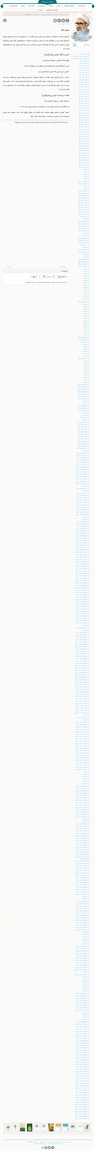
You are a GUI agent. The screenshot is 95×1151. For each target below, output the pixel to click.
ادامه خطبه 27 (84, 245)
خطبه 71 (85, 356)
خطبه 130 (85, 897)
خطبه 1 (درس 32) (83, 132)
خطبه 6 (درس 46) (83, 165)
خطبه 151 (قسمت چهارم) (81, 1083)
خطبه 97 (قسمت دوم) (82, 505)
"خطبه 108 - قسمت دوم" (81, 637)
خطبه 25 (85, 236)
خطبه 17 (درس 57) (83, 200)
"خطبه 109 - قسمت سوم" (81, 666)
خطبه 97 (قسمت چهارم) (82, 514)
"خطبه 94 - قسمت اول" (82, 474)
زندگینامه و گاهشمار (69, 6)
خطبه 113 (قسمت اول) (82, 718)
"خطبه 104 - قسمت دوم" (81, 595)
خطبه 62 (85, 332)
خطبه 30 (85, 255)
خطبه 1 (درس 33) (83, 134)
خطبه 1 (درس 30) (83, 127)
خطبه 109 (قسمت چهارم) (81, 668)
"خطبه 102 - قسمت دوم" (81, 569)
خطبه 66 (85, 344)
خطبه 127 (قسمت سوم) (82, 868)
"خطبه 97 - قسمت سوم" (82, 512)
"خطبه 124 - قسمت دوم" (81, 831)
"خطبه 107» (85, 630)
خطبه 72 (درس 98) (83, 358)
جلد (66, 277)
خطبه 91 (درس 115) (83, 422)
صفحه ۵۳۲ (9, 267)
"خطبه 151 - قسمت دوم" (81, 1076)
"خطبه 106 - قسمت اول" (81, 614)
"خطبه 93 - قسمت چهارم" (81, 472)
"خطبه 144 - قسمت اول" (81, 1005)
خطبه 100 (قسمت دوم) (82, 536)
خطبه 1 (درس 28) (83, 122)
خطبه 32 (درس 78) (83, 259)
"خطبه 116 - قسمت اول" (81, 765)
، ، (56, 1142)
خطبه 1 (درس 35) (83, 139)
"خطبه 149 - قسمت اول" (81, 1048)
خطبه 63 (85, 335)
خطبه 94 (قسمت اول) (82, 469)
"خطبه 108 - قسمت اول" (81, 633)
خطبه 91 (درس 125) (83, 446)
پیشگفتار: (85, 451)
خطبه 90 (85, 420)
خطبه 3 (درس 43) (83, 158)
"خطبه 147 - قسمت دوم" (81, 1029)
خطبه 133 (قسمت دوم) (82, 925)
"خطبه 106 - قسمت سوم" (81, 623)
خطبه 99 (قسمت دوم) (82, 526)
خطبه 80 (85, 377)
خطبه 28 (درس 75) (83, 250)
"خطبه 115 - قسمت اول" (81, 751)
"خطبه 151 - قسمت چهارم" (81, 1088)
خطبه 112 (85, 715)
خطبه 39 (85, 278)
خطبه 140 (85, 979)
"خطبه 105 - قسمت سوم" (81, 609)
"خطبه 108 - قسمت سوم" (81, 642)
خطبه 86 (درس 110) (83, 406)
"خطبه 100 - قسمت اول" (81, 533)
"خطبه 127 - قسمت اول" (81, 861)
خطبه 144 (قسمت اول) (82, 1001)
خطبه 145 (85, 1012)
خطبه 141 (85, 984)
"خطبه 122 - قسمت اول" (81, 812)
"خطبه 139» (85, 977)
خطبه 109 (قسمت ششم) (82, 677)
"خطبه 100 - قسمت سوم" (81, 543)
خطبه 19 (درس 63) (83, 214)
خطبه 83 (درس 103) (83, 387)
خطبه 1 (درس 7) (84, 73)
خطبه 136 (85, 941)
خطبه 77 (85, 370)
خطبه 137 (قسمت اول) (82, 946)
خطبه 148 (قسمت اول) (82, 1034)
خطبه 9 (86, 172)
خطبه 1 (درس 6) (84, 70)
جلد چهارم (35, 14)
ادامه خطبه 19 (84, 217)
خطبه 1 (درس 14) (83, 89)
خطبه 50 (85, 304)
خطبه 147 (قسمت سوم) (82, 1031)
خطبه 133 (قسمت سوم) (82, 927)
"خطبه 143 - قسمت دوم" (81, 1003)
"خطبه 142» (85, 991)
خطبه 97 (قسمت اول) (82, 500)
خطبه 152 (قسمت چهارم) (81, 1102)
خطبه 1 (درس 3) (84, 63)
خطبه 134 (85, 932)
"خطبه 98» (85, 519)
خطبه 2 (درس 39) (83, 148)
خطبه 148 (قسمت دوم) (82, 1041)
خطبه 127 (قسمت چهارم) (81, 873)
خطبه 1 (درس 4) (84, 66)
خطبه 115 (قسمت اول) (82, 748)
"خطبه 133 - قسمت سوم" (81, 930)
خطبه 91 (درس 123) (83, 441)
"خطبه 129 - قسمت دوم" (81, 894)
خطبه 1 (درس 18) (83, 99)
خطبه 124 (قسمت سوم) (82, 833)
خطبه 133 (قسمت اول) (82, 918)
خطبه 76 (85, 368)
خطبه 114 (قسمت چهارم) (81, 744)
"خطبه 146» (85, 1019)
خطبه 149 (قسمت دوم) (82, 1050)
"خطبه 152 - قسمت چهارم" (81, 1104)
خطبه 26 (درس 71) (83, 238)
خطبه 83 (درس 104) (83, 389)
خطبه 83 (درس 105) (83, 392)
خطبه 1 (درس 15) (83, 92)
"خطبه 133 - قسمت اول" (81, 923)
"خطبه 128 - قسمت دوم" (81, 885)
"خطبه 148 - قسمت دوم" (81, 1045)
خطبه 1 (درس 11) (83, 82)
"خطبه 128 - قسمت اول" (81, 880)
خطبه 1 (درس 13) (83, 87)
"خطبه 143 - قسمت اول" (81, 996)
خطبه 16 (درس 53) (83, 191)
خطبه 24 (85, 233)
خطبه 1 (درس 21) (83, 106)
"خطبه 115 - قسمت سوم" (81, 760)
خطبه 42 (85, 285)
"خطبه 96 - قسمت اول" (82, 493)
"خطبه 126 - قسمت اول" (81, 850)
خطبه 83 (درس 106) (83, 394)
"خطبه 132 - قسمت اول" (81, 913)
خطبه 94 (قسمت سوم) (82, 481)
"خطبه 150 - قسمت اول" (81, 1057)
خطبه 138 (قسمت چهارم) (81, 970)
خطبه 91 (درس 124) (83, 444)
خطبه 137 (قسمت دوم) (82, 951)
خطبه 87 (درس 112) (83, 410)
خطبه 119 (85, 781)
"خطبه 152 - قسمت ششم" (81, 1114)
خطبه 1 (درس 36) (83, 141)
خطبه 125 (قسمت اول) (82, 838)
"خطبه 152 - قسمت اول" (81, 1090)
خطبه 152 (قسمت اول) (82, 1086)
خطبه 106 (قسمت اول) (82, 611)
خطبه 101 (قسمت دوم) (82, 550)
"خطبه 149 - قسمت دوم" (81, 1053)
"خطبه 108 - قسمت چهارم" (81, 647)
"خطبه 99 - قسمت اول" (82, 524)
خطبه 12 (85, 179)
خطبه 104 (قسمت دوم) (82, 592)
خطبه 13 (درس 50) (83, 181)
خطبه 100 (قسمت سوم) (82, 540)
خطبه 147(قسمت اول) (82, 1022)
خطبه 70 (85, 354)
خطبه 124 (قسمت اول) (82, 824)
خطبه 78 (85, 373)
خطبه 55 (85, 316)
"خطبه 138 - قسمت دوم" (81, 963)
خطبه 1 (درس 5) (84, 68)
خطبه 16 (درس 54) (83, 193)
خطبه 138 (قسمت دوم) (82, 960)
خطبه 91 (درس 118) (83, 429)
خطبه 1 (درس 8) (84, 75)
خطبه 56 (85, 318)
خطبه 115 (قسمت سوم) (82, 758)
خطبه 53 (85, 311)
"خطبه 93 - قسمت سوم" (82, 465)
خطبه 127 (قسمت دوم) (82, 864)
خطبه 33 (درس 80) (83, 264)
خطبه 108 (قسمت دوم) (82, 635)
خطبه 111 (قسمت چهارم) (81, 710)
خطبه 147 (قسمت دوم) (82, 1027)
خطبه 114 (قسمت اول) (82, 729)
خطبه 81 (85, 380)
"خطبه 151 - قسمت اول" (81, 1071)
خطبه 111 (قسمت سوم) (82, 706)
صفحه (49, 277)
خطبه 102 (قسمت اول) (82, 557)
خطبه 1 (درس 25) (83, 115)
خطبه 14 (85, 186)
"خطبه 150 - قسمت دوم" (81, 1062)
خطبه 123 (85, 819)
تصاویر (23, 6)
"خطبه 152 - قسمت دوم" (81, 1095)
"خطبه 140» (85, 982)
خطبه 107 (85, 625)
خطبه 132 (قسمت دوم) (82, 915)
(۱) (57, 89)
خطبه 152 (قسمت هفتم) (81, 1116)
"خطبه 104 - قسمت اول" (81, 590)
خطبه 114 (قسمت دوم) (82, 734)
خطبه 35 (85, 269)
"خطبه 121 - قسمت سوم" (81, 807)
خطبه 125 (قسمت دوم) (82, 843)
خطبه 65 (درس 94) (83, 340)
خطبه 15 (85, 188)
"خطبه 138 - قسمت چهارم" (81, 975)
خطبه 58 (85, 323)
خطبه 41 (85, 283)
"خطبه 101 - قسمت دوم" (81, 552)
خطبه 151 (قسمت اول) (82, 1067)
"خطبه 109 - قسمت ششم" (81, 680)
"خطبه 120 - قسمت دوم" (81, 796)
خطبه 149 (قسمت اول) (82, 1043)
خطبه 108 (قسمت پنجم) (82, 649)
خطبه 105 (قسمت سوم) (82, 607)
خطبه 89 (85, 415)
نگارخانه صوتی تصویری (52, 10)
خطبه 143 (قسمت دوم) (82, 998)
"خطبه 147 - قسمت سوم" (81, 1036)
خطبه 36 (85, 271)
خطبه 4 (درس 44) (83, 160)
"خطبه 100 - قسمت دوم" (81, 538)
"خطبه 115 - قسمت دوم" (81, 755)
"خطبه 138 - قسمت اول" (81, 958)
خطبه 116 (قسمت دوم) (82, 767)
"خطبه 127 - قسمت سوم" (81, 871)
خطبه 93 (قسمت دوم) (82, 458)
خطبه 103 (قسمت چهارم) (81, 583)
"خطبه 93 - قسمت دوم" (82, 460)
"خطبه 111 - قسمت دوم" (81, 703)
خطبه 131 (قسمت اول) (82, 901)
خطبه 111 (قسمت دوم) (82, 701)
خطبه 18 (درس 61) (83, 210)
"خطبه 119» (85, 784)
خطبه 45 (85, 292)
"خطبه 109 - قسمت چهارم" (81, 670)
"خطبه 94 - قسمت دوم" (82, 479)
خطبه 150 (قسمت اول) (82, 1055)
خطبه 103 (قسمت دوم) (82, 573)
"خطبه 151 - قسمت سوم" (81, 1081)
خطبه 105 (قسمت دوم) (82, 602)
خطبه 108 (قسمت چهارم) (81, 644)
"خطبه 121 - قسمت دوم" (81, 803)
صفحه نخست (81, 6)
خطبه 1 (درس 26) (83, 117)
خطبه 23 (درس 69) (83, 231)
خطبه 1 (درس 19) (83, 101)
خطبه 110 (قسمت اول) (82, 684)
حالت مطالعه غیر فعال (64, 24)
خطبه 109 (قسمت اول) (82, 654)
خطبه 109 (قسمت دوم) (82, 658)
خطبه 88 (85, 413)
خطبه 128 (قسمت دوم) (82, 882)
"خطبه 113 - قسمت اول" (81, 722)
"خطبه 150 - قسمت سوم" (81, 1069)
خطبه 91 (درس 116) (83, 425)
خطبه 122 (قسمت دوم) (82, 814)
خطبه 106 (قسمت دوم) (82, 616)
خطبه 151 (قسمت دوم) (82, 1074)
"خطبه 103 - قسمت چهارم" (81, 588)
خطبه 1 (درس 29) (83, 125)
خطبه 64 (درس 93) (83, 337)
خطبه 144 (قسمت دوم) (82, 1008)
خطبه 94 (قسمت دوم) (82, 477)
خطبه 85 (85, 403)
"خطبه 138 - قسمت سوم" (81, 967)
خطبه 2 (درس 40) (83, 151)
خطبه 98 (85, 517)
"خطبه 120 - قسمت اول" (81, 788)
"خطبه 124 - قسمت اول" (81, 826)
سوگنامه (51, 6)
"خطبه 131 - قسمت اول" (81, 904)
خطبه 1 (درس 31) (83, 129)
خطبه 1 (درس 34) (83, 136)
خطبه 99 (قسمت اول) (82, 521)
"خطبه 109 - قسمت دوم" (81, 661)
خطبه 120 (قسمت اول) (82, 786)
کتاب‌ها (58, 6)
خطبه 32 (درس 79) (83, 262)
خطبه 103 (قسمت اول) (82, 566)
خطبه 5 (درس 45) (83, 162)
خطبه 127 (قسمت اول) (82, 855)
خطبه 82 (85, 382)
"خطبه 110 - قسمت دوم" (81, 696)
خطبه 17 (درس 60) (83, 207)
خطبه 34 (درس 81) (83, 266)
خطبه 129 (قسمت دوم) (82, 892)
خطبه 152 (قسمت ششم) (82, 1112)
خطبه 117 (85, 772)
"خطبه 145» (85, 1015)
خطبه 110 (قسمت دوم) (82, 692)
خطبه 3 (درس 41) (83, 153)
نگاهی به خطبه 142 (85, 859)
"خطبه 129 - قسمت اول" (81, 890)
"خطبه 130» (85, 899)
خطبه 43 (85, 288)
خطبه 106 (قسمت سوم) (82, 621)
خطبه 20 (85, 219)
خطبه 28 (85, 247)
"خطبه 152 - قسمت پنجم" (81, 1109)
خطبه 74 (85, 363)
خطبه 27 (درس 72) (83, 240)
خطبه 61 (85, 330)
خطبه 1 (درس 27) (83, 120)
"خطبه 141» (85, 989)
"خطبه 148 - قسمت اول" (81, 1038)
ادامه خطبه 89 (84, 418)
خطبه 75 (85, 366)
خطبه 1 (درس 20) (83, 103)
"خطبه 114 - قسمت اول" (81, 732)
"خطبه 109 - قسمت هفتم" (81, 687)
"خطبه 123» (85, 821)
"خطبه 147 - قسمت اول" (81, 1024)
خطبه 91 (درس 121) (83, 436)
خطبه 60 (85, 328)
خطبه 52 (85, 309)
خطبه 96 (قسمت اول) (82, 488)
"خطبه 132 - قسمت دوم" (81, 920)
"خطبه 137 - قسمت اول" (81, 949)
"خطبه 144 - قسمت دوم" (81, 1010)
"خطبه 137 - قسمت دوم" (81, 953)
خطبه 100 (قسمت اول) (82, 531)
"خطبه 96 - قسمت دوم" (82, 498)
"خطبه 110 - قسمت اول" (81, 689)
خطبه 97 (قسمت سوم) (82, 510)
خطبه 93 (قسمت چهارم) (82, 467)
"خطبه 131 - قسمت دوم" (81, 908)
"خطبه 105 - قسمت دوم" (81, 604)
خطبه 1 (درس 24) (83, 113)
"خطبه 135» (85, 939)
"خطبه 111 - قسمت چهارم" (81, 713)
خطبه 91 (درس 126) (83, 448)
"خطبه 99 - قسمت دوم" (82, 529)
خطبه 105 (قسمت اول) (82, 597)
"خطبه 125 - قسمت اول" (81, 840)
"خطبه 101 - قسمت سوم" (81, 559)
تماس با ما (40, 10)
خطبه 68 (85, 349)
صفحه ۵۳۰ (63, 267)
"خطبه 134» (85, 934)
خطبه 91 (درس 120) (83, 434)
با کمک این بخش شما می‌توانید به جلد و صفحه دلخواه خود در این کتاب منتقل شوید (46, 282)
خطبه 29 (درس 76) (83, 252)
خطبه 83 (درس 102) (83, 384)
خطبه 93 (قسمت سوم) (82, 462)
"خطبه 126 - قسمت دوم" (81, 857)
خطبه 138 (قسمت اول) (82, 956)
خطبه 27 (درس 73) (83, 243)
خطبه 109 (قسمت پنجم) (82, 673)
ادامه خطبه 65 (84, 342)
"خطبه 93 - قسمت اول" (82, 455)
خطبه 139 (85, 972)
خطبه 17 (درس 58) (83, 203)
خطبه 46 (85, 295)
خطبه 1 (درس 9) (84, 77)
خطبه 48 (85, 299)
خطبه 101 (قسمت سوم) (82, 555)
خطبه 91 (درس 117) (83, 427)
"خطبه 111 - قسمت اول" (81, 699)
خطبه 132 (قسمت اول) (82, 911)
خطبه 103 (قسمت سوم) (82, 578)
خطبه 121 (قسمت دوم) (82, 800)
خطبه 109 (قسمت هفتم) (81, 682)
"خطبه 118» (85, 779)
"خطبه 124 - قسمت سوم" (81, 836)
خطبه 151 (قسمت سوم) (82, 1079)
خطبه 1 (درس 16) (83, 94)
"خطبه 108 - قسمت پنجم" (81, 651)
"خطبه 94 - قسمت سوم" (82, 484)
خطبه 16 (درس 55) (83, 195)
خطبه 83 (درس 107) (83, 396)
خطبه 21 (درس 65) (83, 221)
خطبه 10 (85, 174)
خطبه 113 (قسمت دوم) (82, 725)
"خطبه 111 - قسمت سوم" (81, 708)
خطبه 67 (85, 347)
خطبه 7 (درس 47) (83, 167)
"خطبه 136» (85, 944)
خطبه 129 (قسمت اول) (82, 887)
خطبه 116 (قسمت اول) (82, 762)
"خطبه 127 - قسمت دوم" (81, 866)
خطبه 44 (85, 290)
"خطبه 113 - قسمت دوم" (81, 727)
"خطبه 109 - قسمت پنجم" (81, 675)
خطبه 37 (85, 273)
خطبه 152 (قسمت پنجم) (82, 1107)
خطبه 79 (85, 375)
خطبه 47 (85, 297)
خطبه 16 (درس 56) (83, 198)
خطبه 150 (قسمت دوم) (82, 1060)
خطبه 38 (85, 276)
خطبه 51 (85, 306)
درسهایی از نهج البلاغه (46, 14)
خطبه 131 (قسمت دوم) (82, 906)
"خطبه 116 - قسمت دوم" (81, 770)
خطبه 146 (85, 1017)
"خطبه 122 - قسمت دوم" (81, 817)
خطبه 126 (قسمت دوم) (82, 852)
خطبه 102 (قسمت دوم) (82, 564)
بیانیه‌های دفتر (41, 6)
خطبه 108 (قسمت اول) (82, 628)
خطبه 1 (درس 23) (83, 110)
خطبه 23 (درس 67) (83, 226)
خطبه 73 (85, 361)
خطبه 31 (85, 257)
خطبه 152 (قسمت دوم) (82, 1093)
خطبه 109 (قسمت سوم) (82, 663)
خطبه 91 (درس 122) (83, 439)
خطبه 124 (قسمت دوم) (82, 829)
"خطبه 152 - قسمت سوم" (81, 1100)
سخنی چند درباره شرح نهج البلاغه (79, 56)
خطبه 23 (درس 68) (83, 229)
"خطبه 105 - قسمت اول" (81, 599)
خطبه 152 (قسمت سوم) (82, 1097)
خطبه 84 (85, 401)
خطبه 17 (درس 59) (83, 205)
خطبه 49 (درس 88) (83, 302)
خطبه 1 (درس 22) (83, 108)
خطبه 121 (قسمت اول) (82, 793)
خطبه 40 (85, 281)
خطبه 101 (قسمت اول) (82, 545)
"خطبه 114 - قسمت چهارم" (81, 746)
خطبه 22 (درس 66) (83, 224)
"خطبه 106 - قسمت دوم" (81, 618)
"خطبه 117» (85, 777)
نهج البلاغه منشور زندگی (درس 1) (80, 58)
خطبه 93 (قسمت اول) (82, 453)
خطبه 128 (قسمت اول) (82, 878)
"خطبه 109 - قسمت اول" (81, 656)
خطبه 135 (85, 937)
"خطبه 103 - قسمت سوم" (81, 581)
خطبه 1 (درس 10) (83, 80)
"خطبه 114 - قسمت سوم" (81, 741)
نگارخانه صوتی (13, 6)
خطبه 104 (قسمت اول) (82, 585)
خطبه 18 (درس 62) (83, 212)
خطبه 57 (85, 321)
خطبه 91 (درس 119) (83, 432)
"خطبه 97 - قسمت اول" (82, 503)
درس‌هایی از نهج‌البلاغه (85, 54)
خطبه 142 (85, 986)
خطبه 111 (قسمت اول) (82, 694)
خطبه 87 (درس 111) (83, 408)
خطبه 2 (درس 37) (83, 143)
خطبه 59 (85, 325)
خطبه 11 (85, 177)
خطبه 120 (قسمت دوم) (82, 791)
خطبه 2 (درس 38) (83, 146)
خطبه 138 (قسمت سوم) (82, 965)
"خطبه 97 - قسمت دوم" (82, 507)
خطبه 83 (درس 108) (83, 399)
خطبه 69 (85, 351)
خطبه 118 (85, 774)
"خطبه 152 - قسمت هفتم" (81, 1119)
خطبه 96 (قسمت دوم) (82, 495)
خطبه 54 (85, 314)
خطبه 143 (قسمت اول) (82, 993)
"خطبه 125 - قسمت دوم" (81, 847)
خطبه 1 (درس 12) (83, 84)
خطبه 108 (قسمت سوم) (82, 640)
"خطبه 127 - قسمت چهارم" (81, 875)
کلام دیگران (31, 6)
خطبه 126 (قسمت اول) (82, 845)
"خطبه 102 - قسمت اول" (81, 562)
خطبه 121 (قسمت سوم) (82, 805)
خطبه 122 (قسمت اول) (82, 810)
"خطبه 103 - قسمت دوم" (81, 576)
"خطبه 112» (85, 720)
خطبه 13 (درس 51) (83, 184)
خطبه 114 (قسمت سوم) (82, 739)
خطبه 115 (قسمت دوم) (82, 753)
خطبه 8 (86, 169)
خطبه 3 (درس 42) (83, 155)
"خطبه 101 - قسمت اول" (81, 547)
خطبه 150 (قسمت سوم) (82, 1064)
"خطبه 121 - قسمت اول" (81, 798)
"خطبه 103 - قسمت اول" (81, 571)
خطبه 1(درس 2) (84, 61)
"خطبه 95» (85, 491)
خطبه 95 (85, 486)
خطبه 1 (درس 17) (83, 96)
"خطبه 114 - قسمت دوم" (81, 736)
